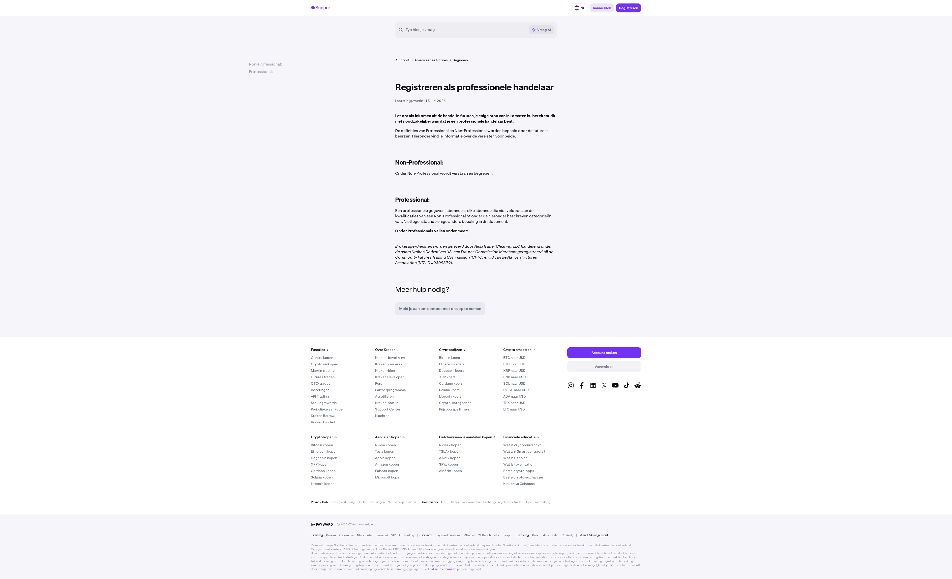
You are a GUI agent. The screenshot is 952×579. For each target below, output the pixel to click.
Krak (535, 535)
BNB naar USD (514, 377)
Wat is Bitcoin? (515, 458)
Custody (567, 535)
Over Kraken (387, 349)
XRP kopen (319, 464)
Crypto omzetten (519, 349)
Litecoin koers (450, 396)
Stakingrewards (324, 403)
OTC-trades (320, 383)
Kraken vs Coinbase (519, 483)
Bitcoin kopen (322, 445)
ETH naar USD (514, 364)
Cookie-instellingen (371, 502)
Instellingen (320, 390)
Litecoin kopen (322, 483)
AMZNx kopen (450, 471)
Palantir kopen (386, 471)
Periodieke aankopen (328, 409)
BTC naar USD (514, 357)
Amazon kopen (387, 464)
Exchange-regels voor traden (503, 502)
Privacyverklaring (343, 502)
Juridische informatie (442, 569)
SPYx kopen (448, 464)
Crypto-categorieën (455, 403)
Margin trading (323, 370)
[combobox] (465, 30)
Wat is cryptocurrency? (522, 445)
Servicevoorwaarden (465, 502)
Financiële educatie (521, 437)
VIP (393, 535)
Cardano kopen (323, 471)
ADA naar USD (514, 396)
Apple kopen (385, 458)
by (322, 524)
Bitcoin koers (449, 357)
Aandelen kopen (390, 437)
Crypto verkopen (324, 364)
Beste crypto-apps (518, 471)
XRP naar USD (514, 370)
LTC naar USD (514, 409)
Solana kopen (322, 477)
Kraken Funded (323, 422)
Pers (378, 383)
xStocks (469, 535)
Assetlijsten (384, 396)
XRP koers (447, 377)
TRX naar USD (514, 403)
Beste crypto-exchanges (523, 477)
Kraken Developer (389, 377)
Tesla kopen (384, 451)
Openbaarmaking (538, 502)
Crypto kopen (322, 357)
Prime (545, 535)
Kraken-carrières (388, 364)
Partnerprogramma (390, 390)
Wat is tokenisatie (517, 464)
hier (427, 549)
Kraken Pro (346, 535)
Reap (506, 535)
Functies (319, 349)
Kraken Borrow (322, 415)
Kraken (331, 535)
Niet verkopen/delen (402, 502)
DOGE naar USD (516, 390)
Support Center (387, 409)
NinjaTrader (365, 535)
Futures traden (323, 377)
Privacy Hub (319, 502)
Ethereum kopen (324, 451)
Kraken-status (386, 403)
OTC (555, 535)
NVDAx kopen (450, 445)
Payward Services (448, 535)
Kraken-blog (385, 370)
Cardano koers (451, 383)
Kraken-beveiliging (390, 357)
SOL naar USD (514, 383)
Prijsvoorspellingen (454, 409)
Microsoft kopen (388, 477)
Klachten (382, 415)
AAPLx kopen (449, 458)
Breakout (382, 535)
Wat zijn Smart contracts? (524, 451)
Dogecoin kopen (324, 458)
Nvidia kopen (385, 445)
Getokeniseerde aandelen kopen (467, 437)
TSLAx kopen (449, 451)
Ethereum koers (451, 364)
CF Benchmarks (489, 535)
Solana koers (449, 390)
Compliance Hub (433, 502)
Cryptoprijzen (452, 349)
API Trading (320, 396)
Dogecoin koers (451, 370)
